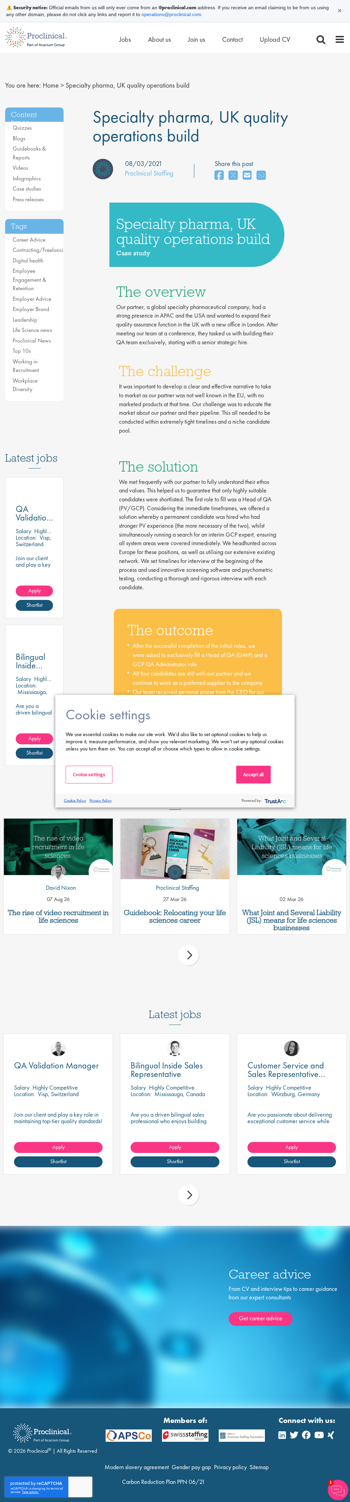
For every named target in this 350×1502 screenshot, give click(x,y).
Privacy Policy (101, 800)
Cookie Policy (75, 800)
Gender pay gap (191, 1467)
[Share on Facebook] (219, 175)
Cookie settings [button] (89, 774)
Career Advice (29, 239)
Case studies (27, 188)
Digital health (28, 260)
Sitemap (259, 1467)
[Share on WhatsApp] (261, 175)
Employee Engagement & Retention (29, 279)
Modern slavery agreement (137, 1467)
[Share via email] (247, 175)
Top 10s (22, 351)
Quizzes (22, 127)
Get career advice (260, 1318)
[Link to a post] (58, 849)
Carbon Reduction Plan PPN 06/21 (163, 1482)
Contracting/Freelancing (41, 250)
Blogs (19, 138)
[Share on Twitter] (233, 175)
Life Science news (32, 330)
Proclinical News (32, 340)
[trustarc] (274, 800)
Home (51, 85)
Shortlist (34, 604)
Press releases (28, 199)
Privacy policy (230, 1467)
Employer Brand (31, 309)
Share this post (234, 163)
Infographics (27, 178)
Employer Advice (32, 299)
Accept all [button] (253, 774)
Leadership (25, 319)
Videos (20, 167)
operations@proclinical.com (171, 14)
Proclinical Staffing (149, 173)
